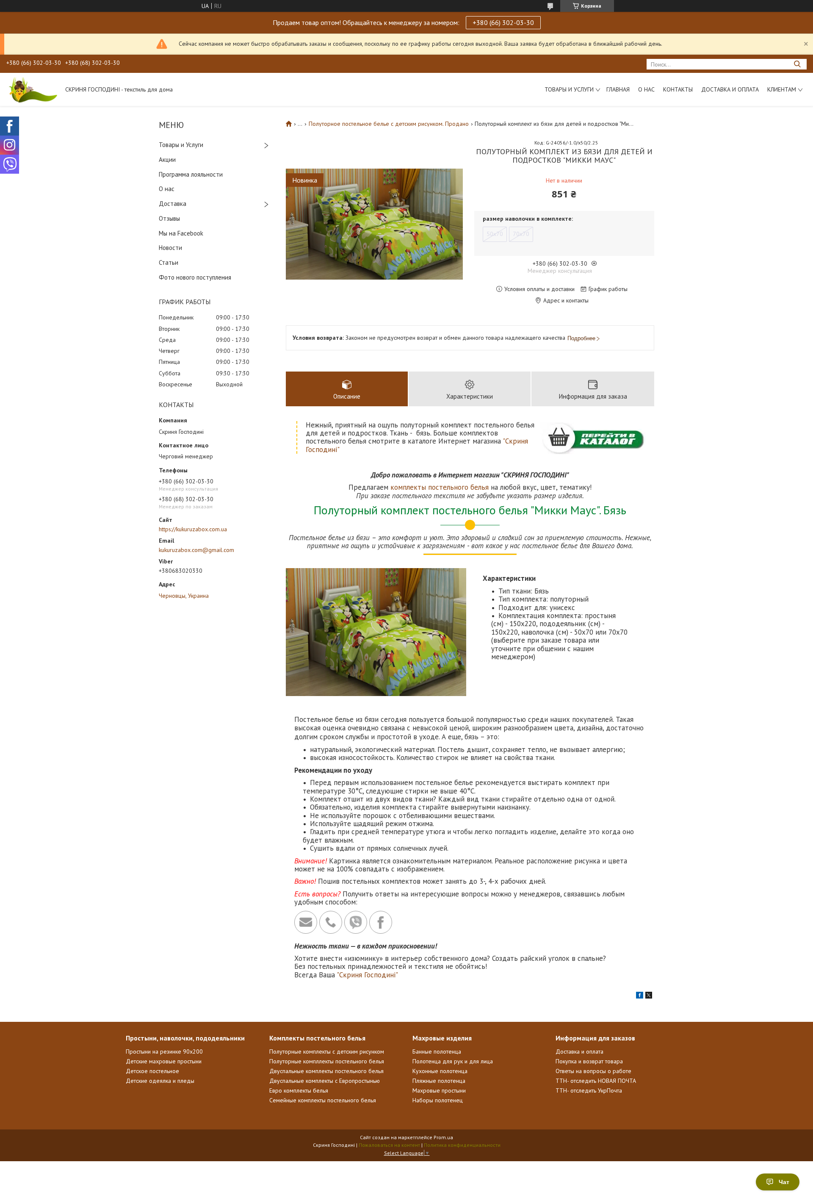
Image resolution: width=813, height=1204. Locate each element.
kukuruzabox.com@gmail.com (196, 550)
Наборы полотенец (437, 1100)
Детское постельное (152, 1071)
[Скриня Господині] (31, 89)
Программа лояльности (191, 174)
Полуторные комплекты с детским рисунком (326, 1051)
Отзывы (169, 218)
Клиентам (781, 89)
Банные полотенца (436, 1051)
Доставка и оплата (579, 1051)
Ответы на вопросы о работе (593, 1071)
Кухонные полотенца (439, 1071)
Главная (618, 89)
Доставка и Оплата (730, 89)
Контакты (678, 89)
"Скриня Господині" (367, 974)
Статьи (168, 262)
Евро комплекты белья (298, 1090)
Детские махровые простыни (164, 1061)
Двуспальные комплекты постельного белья (326, 1071)
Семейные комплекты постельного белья (322, 1100)
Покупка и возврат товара (589, 1061)
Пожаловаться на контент (389, 1145)
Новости (170, 248)
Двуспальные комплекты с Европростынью (324, 1081)
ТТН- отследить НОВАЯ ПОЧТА (596, 1081)
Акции (167, 159)
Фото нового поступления (195, 277)
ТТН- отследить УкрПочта (589, 1090)
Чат (784, 1182)
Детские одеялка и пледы (160, 1081)
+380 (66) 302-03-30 (503, 22)
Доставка (172, 204)
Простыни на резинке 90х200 (164, 1051)
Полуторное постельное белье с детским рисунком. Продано (389, 124)
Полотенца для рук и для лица (452, 1061)
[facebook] (639, 996)
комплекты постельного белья (439, 487)
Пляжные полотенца (438, 1081)
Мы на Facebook (181, 233)
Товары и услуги (569, 89)
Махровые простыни (439, 1090)
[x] (648, 996)
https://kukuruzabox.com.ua (193, 529)
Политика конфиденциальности (462, 1145)
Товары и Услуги (181, 145)
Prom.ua (443, 1137)
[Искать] (797, 64)
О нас (646, 89)
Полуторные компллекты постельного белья (326, 1061)
